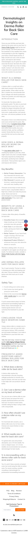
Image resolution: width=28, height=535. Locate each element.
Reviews (19, 491)
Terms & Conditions (14, 493)
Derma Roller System (8, 47)
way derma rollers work (11, 150)
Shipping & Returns (9, 499)
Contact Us (21, 499)
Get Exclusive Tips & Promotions (14, 505)
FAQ (7, 491)
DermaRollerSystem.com (15, 524)
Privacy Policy (14, 496)
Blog (12, 491)
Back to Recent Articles (15, 484)
